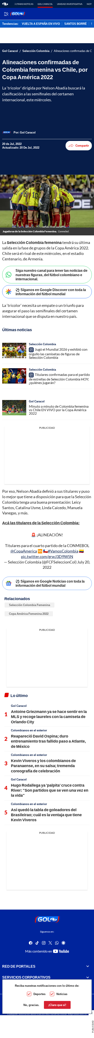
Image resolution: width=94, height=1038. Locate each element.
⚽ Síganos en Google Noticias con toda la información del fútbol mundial (50, 583)
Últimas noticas (23, 4)
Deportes (39, 994)
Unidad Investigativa (69, 4)
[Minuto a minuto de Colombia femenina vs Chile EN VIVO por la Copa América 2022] (14, 407)
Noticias (61, 994)
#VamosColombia (63, 551)
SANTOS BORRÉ (75, 24)
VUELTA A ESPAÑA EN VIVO (41, 24)
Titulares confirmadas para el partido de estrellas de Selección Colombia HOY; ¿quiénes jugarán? (59, 379)
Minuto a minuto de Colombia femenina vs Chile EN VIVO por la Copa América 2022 (59, 409)
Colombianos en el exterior (29, 730)
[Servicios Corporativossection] (88, 977)
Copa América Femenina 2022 (29, 613)
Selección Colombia (35, 51)
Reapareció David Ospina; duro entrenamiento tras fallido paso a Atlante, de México (48, 741)
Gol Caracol (45, 4)
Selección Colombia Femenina (29, 605)
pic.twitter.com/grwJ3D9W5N (47, 556)
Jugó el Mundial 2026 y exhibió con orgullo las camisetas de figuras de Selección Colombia (58, 353)
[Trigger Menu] (6, 13)
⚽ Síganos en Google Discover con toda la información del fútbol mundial (51, 292)
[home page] (5, 4)
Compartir (82, 145)
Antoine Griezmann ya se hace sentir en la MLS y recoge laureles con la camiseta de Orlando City (49, 716)
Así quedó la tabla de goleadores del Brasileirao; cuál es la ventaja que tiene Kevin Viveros (46, 814)
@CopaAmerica (23, 551)
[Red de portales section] (88, 966)
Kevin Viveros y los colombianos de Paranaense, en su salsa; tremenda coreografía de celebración (43, 765)
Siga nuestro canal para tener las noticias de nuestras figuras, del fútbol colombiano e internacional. (51, 274)
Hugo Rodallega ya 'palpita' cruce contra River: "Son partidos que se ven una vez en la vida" (49, 790)
